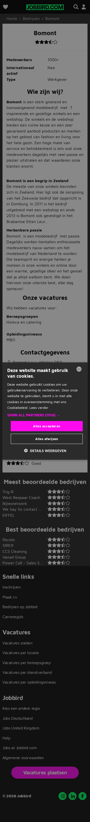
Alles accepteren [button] (46, 426)
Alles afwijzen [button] (46, 439)
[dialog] (45, 411)
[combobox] (79, 368)
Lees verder (39, 407)
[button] (45, 415)
